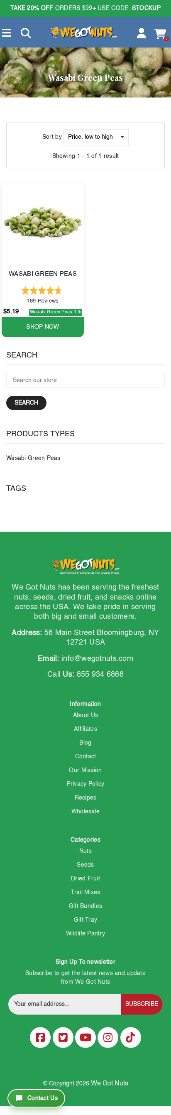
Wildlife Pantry (85, 934)
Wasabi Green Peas (33, 458)
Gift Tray (86, 920)
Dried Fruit (85, 879)
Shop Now (42, 327)
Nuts (85, 851)
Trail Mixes (85, 892)
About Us (85, 715)
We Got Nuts (109, 1083)
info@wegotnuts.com (97, 658)
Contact (85, 757)
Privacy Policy (86, 784)
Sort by (52, 137)
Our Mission (85, 770)
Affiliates (85, 729)
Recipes (86, 798)
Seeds (85, 865)
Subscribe (141, 1004)
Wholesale (85, 812)
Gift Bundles (85, 906)
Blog (85, 743)
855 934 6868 (100, 674)
